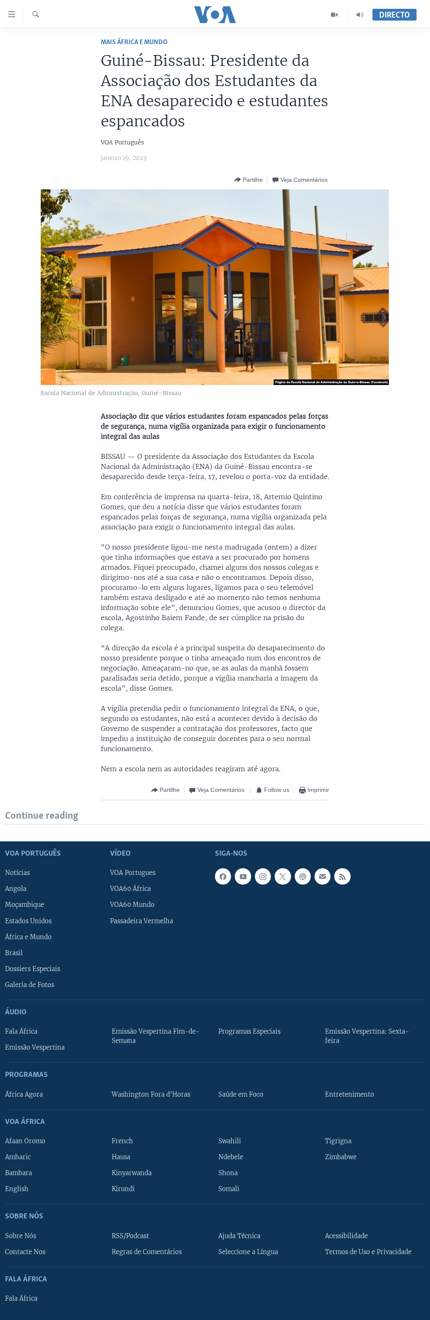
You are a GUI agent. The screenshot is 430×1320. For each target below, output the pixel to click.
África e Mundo (28, 936)
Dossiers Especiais (32, 968)
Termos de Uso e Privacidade (368, 1251)
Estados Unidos (28, 921)
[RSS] (342, 876)
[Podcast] (303, 876)
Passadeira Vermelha (141, 921)
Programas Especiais (249, 1031)
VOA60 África (130, 889)
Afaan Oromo (25, 1141)
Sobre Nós (20, 1235)
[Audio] (359, 14)
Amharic (18, 1157)
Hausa (121, 1157)
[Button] (248, 180)
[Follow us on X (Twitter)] (283, 876)
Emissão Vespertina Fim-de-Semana (155, 1036)
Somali (228, 1189)
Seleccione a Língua (248, 1251)
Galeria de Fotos (29, 985)
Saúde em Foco (240, 1094)
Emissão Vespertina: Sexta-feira (367, 1036)
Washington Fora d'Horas (151, 1094)
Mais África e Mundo (134, 42)
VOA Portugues (132, 873)
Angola (15, 889)
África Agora (24, 1094)
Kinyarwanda (132, 1173)
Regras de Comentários (147, 1251)
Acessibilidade (346, 1235)
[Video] (334, 14)
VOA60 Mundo (132, 905)
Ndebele (230, 1157)
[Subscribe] (322, 876)
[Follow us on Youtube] (243, 876)
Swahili (229, 1141)
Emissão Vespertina (35, 1047)
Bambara (18, 1173)
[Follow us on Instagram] (263, 876)
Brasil (14, 952)
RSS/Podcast (130, 1235)
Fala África (21, 1031)
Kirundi (123, 1189)
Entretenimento (349, 1094)
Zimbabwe (341, 1157)
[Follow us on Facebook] (223, 876)
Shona (228, 1173)
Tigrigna (338, 1141)
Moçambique (24, 905)
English (17, 1189)
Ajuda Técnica (239, 1235)
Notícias (17, 873)
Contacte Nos (25, 1251)
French (122, 1141)
